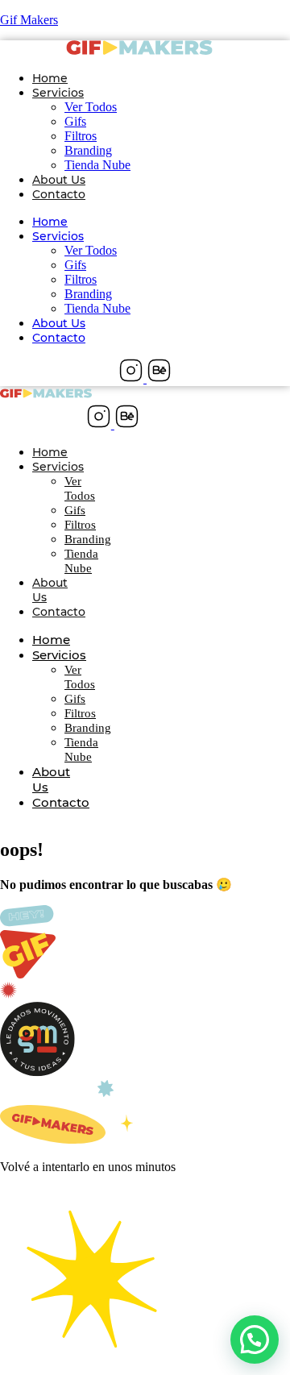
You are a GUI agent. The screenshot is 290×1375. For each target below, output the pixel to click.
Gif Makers (29, 20)
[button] (254, 1339)
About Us (58, 179)
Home (50, 78)
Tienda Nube (97, 165)
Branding (88, 150)
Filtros (80, 136)
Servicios (58, 92)
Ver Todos (90, 107)
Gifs (75, 121)
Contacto (58, 194)
